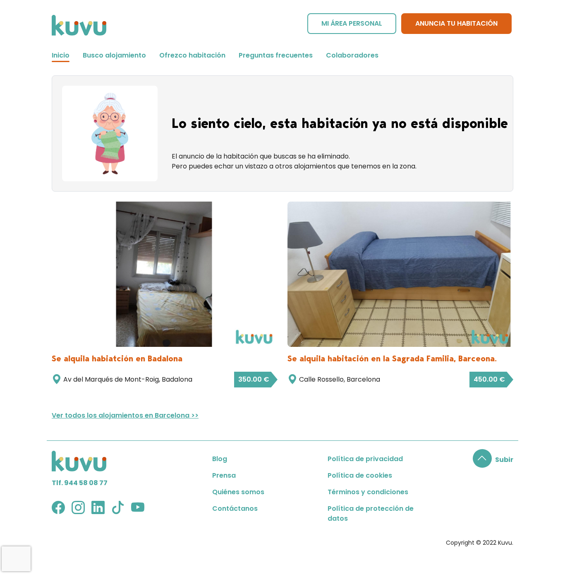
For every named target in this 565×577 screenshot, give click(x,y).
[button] (493, 459)
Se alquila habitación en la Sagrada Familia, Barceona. (392, 358)
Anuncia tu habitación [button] (456, 23)
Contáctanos (235, 508)
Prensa (224, 475)
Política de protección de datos (371, 513)
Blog (219, 459)
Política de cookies (360, 475)
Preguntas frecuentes (276, 55)
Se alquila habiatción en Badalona (117, 358)
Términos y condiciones (368, 492)
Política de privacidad (365, 459)
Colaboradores (352, 55)
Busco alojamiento (114, 55)
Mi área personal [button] (351, 23)
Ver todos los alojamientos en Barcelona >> (125, 415)
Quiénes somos (238, 492)
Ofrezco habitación (192, 55)
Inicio (60, 55)
